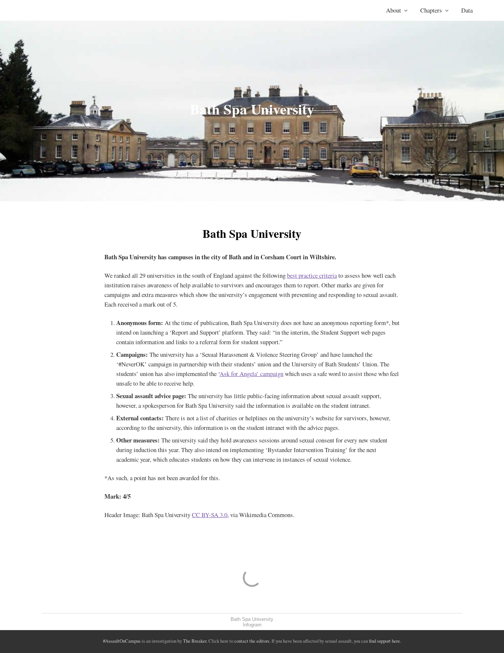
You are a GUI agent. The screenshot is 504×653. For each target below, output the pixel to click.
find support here (384, 640)
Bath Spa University (252, 619)
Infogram (252, 625)
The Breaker (194, 640)
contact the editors (251, 640)
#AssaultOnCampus (122, 640)
